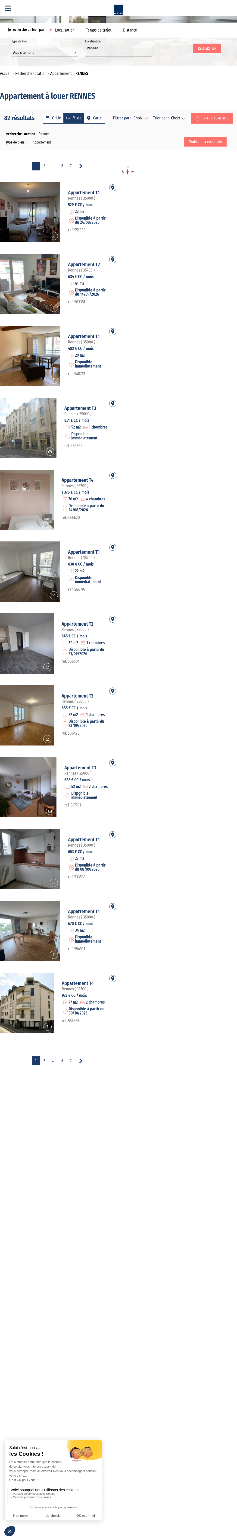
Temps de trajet (99, 30)
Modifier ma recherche (205, 142)
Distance (130, 30)
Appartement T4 (78, 480)
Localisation (65, 30)
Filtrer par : (122, 118)
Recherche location (31, 74)
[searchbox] (88, 53)
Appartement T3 (80, 408)
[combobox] (45, 53)
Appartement (61, 74)
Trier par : (161, 118)
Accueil (6, 74)
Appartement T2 (84, 264)
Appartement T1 (84, 192)
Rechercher (207, 48)
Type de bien (23, 47)
